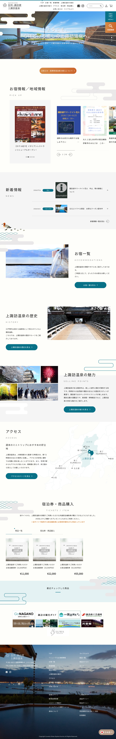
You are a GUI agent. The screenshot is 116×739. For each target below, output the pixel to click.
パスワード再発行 (55, 703)
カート (82, 666)
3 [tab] (111, 39)
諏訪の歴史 (53, 670)
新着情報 (56, 3)
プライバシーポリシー (87, 707)
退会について (53, 711)
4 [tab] (111, 41)
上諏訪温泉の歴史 (67, 3)
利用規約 (83, 715)
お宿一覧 (48, 3)
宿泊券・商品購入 (67, 6)
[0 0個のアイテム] (110, 5)
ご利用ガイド (84, 695)
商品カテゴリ (84, 662)
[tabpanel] (30, 129)
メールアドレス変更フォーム (59, 707)
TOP (42, 3)
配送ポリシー (84, 703)
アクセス (56, 6)
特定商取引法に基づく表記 (89, 711)
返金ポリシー (84, 699)
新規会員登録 (53, 699)
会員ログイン (53, 695)
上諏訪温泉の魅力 (45, 6)
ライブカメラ (69, 9)
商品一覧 (83, 658)
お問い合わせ (58, 9)
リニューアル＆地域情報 (57, 658)
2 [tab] (111, 37)
